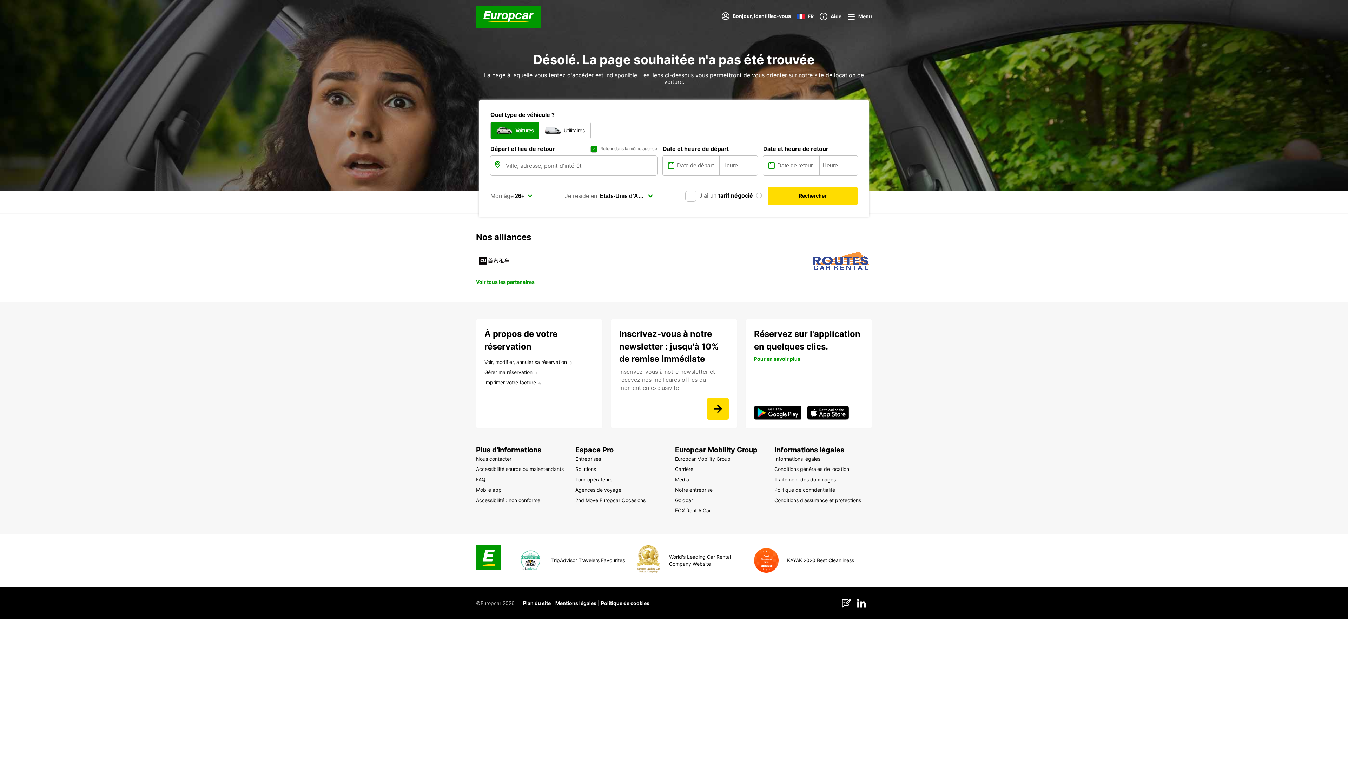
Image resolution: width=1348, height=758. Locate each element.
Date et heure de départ (696, 148)
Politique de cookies (625, 603)
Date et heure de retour (795, 148)
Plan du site (537, 603)
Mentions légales (575, 603)
